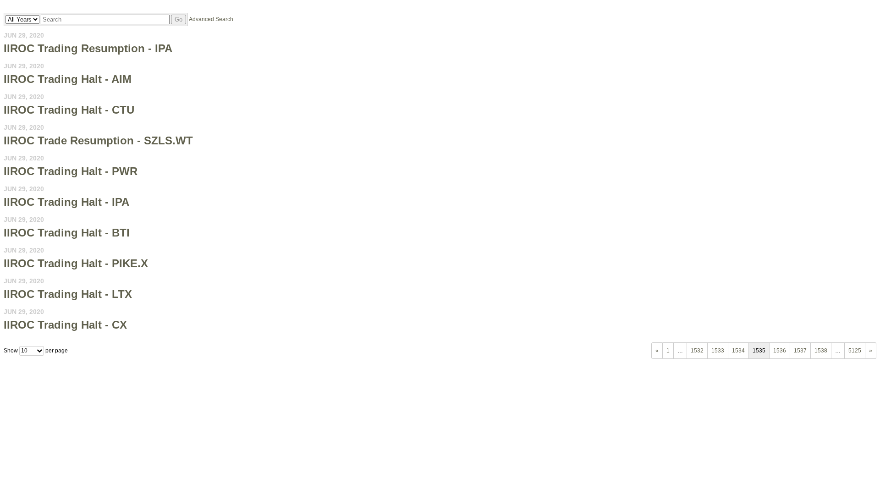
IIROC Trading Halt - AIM (68, 79)
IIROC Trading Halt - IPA (66, 202)
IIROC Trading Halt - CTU (69, 110)
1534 (738, 350)
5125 (854, 350)
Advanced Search (211, 19)
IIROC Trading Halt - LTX (68, 294)
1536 (779, 350)
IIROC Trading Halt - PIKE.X (76, 263)
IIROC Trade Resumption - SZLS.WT (98, 140)
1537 (800, 350)
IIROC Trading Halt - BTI (67, 232)
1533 (717, 350)
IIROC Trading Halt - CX (65, 325)
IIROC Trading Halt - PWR (71, 171)
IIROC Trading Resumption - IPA (88, 48)
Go (178, 19)
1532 (697, 350)
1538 (820, 350)
